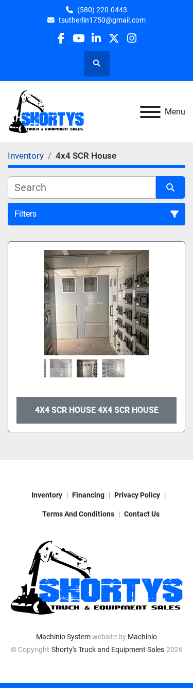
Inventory (46, 495)
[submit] (171, 187)
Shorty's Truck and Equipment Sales (107, 649)
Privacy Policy (137, 495)
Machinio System (63, 637)
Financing (88, 495)
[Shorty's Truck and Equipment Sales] (96, 577)
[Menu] (150, 112)
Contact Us (142, 514)
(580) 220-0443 (102, 10)
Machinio (142, 637)
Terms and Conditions (78, 514)
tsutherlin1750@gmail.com (102, 20)
